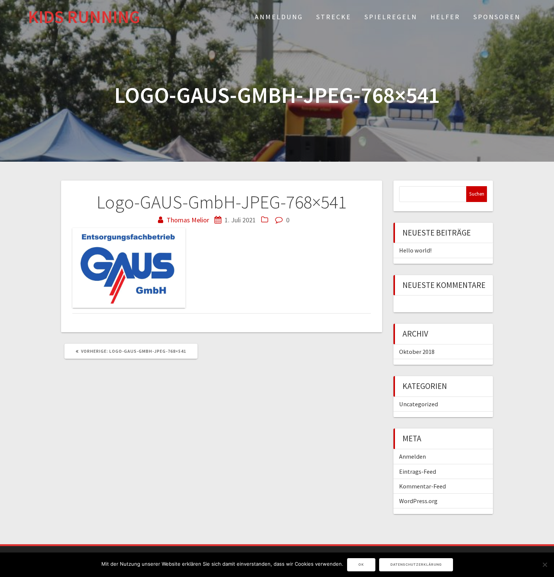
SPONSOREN (496, 16)
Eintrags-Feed (417, 471)
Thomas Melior (188, 220)
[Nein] (544, 564)
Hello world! (415, 250)
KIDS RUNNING (84, 17)
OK (361, 564)
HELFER (445, 16)
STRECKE (333, 16)
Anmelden (412, 456)
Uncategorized (418, 404)
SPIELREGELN (390, 16)
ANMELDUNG (279, 16)
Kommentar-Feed (422, 486)
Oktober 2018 (417, 351)
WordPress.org (418, 501)
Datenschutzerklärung (416, 564)
